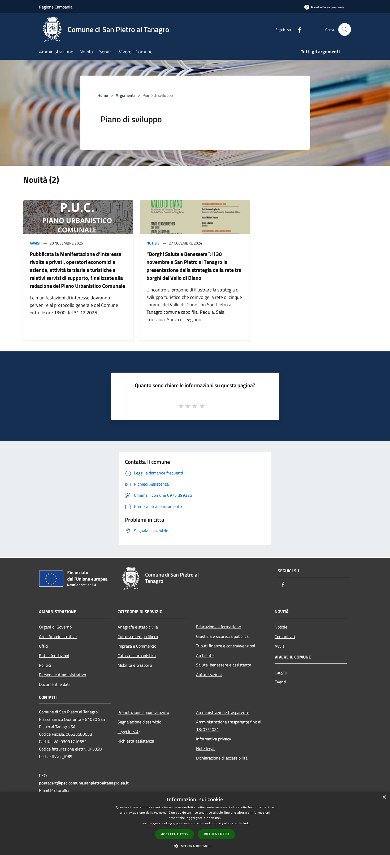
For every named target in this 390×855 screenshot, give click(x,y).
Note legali (205, 748)
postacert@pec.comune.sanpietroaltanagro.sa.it (84, 783)
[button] (194, 846)
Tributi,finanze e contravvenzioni (225, 646)
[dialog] (195, 823)
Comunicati (285, 636)
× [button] (384, 797)
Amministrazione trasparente (222, 712)
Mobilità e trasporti (135, 665)
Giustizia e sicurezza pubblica (222, 636)
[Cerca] (344, 29)
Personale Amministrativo (62, 674)
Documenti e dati (54, 684)
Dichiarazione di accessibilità (222, 758)
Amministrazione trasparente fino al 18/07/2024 (228, 725)
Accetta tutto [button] (174, 834)
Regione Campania (55, 7)
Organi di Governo (55, 627)
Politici (45, 665)
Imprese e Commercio (137, 646)
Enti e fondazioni (54, 655)
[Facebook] (297, 29)
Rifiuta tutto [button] (216, 834)
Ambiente (205, 655)
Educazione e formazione (218, 626)
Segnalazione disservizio (139, 722)
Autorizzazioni (209, 674)
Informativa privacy (213, 739)
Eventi (280, 682)
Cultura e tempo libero (138, 636)
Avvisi (35, 243)
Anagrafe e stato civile (138, 627)
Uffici (43, 646)
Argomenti (125, 95)
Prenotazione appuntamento (143, 712)
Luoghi (281, 672)
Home (102, 95)
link (246, 823)
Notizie (152, 243)
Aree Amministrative (58, 636)
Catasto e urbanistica (137, 655)
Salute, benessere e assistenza (223, 665)
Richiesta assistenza (136, 741)
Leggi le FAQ (129, 731)
